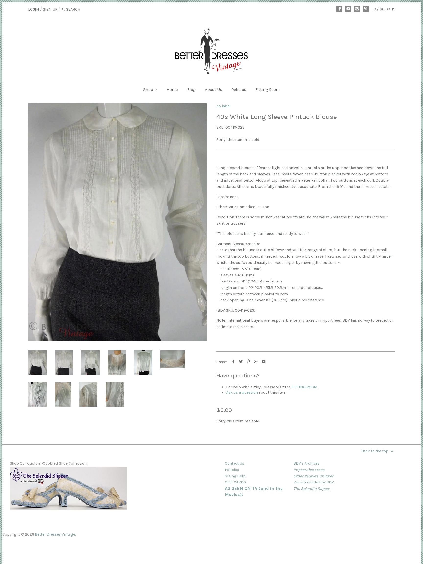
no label (223, 106)
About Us (213, 89)
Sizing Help (235, 476)
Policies (238, 89)
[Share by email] (263, 361)
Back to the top (375, 451)
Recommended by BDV (314, 482)
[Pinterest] (366, 9)
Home (172, 89)
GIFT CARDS (235, 482)
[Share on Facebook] (233, 361)
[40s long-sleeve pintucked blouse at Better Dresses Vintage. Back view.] (143, 362)
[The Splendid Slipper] (68, 508)
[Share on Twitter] (241, 361)
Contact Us (234, 463)
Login (33, 9)
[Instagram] (357, 9)
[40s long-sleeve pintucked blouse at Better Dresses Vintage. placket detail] (37, 394)
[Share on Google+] (256, 361)
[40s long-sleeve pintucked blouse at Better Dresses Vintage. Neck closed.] (117, 362)
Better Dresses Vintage (55, 534)
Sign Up (50, 9)
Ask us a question (242, 392)
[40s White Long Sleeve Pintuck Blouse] (172, 359)
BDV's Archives (306, 463)
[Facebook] (339, 9)
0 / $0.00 (382, 9)
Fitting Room (267, 89)
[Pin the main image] (248, 361)
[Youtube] (348, 9)
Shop (148, 89)
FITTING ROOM (304, 387)
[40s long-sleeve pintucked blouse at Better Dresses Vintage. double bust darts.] (63, 394)
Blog (191, 89)
